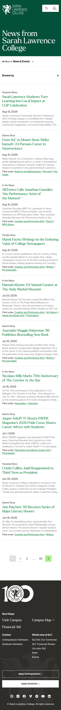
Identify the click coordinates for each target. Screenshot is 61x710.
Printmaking (33, 315)
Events (35, 657)
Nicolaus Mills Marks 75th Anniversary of (30, 378)
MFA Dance (8, 224)
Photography (8, 453)
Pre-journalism (9, 270)
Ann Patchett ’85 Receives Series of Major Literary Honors (28, 509)
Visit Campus (12, 620)
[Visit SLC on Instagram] (12, 696)
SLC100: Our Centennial (44, 639)
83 (40, 558)
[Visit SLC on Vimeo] (30, 696)
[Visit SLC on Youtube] (43, 696)
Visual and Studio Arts (13, 315)
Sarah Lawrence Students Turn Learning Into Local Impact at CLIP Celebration (25, 100)
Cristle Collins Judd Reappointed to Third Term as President (28, 470)
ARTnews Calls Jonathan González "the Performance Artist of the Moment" (27, 193)
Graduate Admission (12, 644)
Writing (49, 267)
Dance (49, 221)
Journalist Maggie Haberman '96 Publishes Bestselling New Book (26, 332)
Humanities (20, 403)
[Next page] (48, 558)
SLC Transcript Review (43, 644)
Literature (33, 403)
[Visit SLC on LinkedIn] (49, 696)
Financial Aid (11, 627)
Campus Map (45, 620)
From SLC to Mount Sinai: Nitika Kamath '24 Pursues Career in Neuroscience (25, 144)
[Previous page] (13, 558)
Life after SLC (39, 648)
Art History (51, 312)
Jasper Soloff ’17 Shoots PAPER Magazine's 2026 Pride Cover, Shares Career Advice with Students (29, 422)
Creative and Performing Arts (29, 221)
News (35, 652)
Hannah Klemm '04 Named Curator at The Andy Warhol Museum (29, 287)
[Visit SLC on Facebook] (24, 696)
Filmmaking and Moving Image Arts (32, 450)
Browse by (8, 75)
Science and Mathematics (28, 171)
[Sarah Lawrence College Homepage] (18, 593)
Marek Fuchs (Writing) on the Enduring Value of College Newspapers (30, 241)
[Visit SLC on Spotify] (37, 696)
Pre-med (47, 171)
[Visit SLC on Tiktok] (18, 696)
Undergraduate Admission (15, 639)
